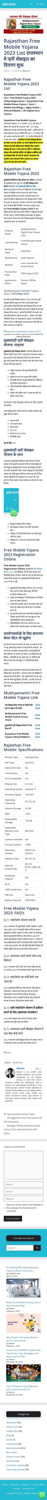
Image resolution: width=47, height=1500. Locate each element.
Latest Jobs (11, 1443)
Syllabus (10, 1460)
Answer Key (12, 1431)
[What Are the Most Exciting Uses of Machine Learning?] (23, 1289)
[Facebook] (36, 1068)
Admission (11, 1422)
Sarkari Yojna (28, 1114)
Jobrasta (9, 4)
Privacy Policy (38, 1484)
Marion (21, 1068)
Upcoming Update (15, 1469)
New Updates (14, 1114)
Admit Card (12, 1426)
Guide (9, 1439)
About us (14, 1484)
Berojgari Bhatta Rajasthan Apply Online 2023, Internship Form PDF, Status (22, 1129)
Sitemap (16, 1488)
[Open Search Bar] (30, 4)
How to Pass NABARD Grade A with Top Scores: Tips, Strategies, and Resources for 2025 (23, 1353)
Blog (8, 1435)
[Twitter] (40, 1068)
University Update (15, 1465)
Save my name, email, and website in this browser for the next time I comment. (25, 1207)
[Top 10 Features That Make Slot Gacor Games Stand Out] (23, 1373)
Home (5, 1484)
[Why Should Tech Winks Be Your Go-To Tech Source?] (23, 1323)
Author (7, 1063)
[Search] (37, 1248)
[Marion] (10, 1077)
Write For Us (28, 1488)
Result (9, 1452)
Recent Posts (18, 1063)
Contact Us (25, 1484)
